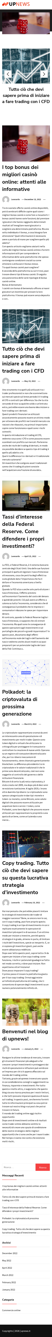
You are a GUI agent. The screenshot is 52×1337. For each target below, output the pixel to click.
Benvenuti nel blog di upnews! (25, 1035)
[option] (26, 29)
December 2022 (9, 1253)
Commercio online (11, 1310)
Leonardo (15, 199)
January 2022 (8, 1289)
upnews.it (25, 1330)
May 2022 (6, 1260)
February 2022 (9, 1282)
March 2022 (7, 1275)
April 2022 (7, 1267)
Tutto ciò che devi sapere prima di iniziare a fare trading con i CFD (26, 95)
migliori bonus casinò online (26, 249)
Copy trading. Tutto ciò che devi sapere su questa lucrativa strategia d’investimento (25, 878)
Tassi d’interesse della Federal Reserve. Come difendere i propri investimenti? (23, 531)
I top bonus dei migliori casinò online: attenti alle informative (24, 178)
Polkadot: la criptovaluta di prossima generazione (19, 702)
